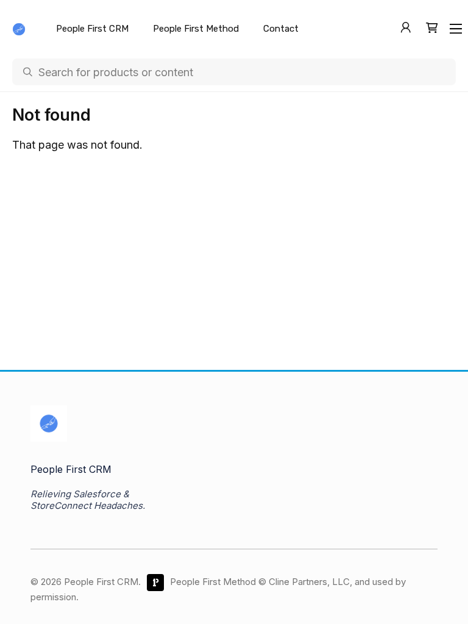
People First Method (196, 28)
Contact (281, 28)
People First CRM (92, 28)
